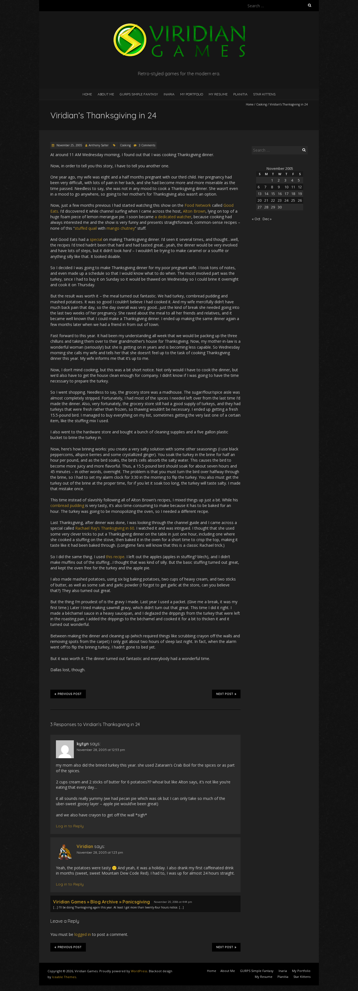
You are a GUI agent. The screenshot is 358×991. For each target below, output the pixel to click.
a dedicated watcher (173, 216)
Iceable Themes (64, 977)
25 (293, 200)
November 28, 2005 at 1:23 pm (100, 852)
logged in (82, 934)
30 (280, 207)
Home (87, 94)
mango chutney (121, 228)
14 (266, 193)
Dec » (267, 218)
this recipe (115, 556)
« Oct (256, 218)
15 (273, 193)
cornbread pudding (67, 505)
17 (286, 193)
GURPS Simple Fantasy (139, 94)
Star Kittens (264, 94)
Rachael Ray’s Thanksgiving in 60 (104, 528)
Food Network (198, 205)
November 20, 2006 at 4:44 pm (173, 902)
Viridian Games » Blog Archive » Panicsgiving (101, 902)
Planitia (240, 94)
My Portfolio (191, 94)
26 (300, 200)
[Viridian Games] (179, 25)
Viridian (85, 846)
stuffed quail (86, 228)
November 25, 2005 (69, 145)
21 (266, 200)
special (96, 239)
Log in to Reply (70, 825)
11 (293, 186)
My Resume (218, 94)
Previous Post (70, 694)
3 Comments (147, 145)
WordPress (139, 971)
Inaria (169, 94)
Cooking (261, 104)
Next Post (224, 694)
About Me (106, 94)
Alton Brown (194, 211)
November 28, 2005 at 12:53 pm (101, 750)
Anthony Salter (99, 145)
